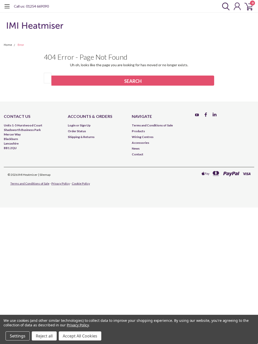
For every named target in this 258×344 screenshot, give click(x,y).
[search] (225, 6)
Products (138, 131)
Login (72, 125)
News (136, 148)
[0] (246, 6)
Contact (137, 154)
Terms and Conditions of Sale (152, 125)
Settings (17, 336)
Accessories (140, 143)
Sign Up (85, 125)
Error (21, 45)
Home (8, 45)
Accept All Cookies (80, 336)
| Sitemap (44, 175)
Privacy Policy (60, 183)
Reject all (44, 336)
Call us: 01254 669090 (31, 6)
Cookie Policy (81, 183)
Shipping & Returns (81, 137)
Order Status (77, 131)
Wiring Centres (142, 137)
